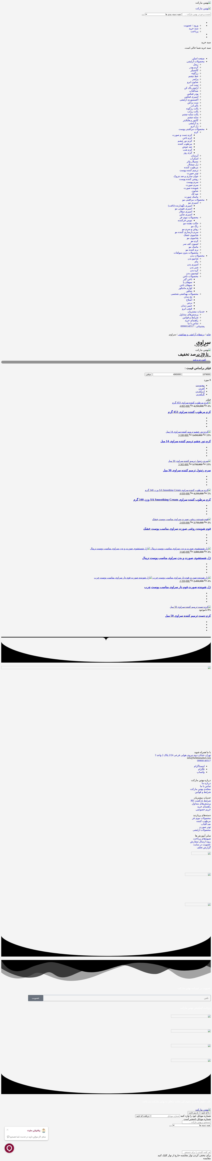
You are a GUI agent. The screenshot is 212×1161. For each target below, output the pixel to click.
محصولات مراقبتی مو (193, 199)
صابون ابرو (192, 82)
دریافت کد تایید (142, 1116)
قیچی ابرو (187, 308)
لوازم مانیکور (185, 288)
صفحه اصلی (198, 58)
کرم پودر (193, 67)
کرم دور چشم (185, 141)
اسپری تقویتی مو (183, 208)
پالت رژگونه (192, 108)
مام (196, 261)
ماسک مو (193, 246)
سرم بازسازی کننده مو (186, 232)
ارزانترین (200, 391)
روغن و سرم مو (190, 229)
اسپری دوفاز (185, 211)
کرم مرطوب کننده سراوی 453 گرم (189, 412)
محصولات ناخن (190, 276)
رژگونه (194, 73)
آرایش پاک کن (191, 88)
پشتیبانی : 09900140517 (192, 326)
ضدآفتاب (193, 91)
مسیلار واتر (192, 161)
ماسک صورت (191, 196)
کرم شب (187, 149)
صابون (195, 191)
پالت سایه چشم (190, 114)
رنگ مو (194, 226)
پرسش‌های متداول (188, 314)
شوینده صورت (191, 188)
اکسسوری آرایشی (189, 99)
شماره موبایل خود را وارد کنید (195, 1116)
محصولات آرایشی (196, 61)
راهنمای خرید (191, 320)
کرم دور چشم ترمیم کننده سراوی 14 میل (185, 441)
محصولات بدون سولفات (186, 252)
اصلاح (189, 299)
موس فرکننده (185, 220)
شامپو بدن (193, 258)
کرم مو (194, 241)
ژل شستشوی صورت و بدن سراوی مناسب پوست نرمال (176, 558)
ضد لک (194, 194)
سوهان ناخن (186, 285)
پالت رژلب (192, 111)
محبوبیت (200, 385)
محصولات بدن (197, 255)
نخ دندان (188, 297)
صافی (148, 374)
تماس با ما (193, 323)
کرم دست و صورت (182, 135)
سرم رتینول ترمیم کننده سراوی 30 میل (187, 470)
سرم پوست (192, 182)
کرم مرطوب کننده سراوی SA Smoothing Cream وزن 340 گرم (172, 499)
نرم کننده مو (192, 249)
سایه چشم (192, 117)
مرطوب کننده (185, 143)
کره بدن (194, 270)
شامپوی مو (192, 238)
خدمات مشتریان (196, 311)
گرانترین (200, 394)
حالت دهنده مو (190, 223)
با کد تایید (205, 1113)
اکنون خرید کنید (199, 360)
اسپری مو (193, 202)
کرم (196, 132)
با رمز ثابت (193, 1113)
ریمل (195, 64)
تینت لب (194, 85)
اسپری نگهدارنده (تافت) (180, 205)
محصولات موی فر (189, 217)
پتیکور (189, 291)
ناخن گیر (187, 279)
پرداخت (194, 31)
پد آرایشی (193, 123)
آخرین (201, 388)
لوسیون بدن (192, 273)
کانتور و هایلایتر (190, 120)
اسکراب (194, 158)
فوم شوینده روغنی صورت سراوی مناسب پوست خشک (177, 528)
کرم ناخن (187, 138)
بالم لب (194, 105)
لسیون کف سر (190, 244)
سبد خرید (193, 28)
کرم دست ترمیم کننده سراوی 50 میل (188, 615)
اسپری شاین (185, 214)
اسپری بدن (192, 264)
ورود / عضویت (191, 25)
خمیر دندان (186, 305)
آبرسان (194, 155)
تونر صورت (192, 173)
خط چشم (193, 76)
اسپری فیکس (191, 96)
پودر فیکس (192, 93)
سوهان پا (187, 282)
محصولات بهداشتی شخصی (184, 294)
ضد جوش (187, 146)
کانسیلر (194, 70)
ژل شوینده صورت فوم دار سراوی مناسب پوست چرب (177, 587)
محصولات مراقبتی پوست (192, 129)
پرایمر (195, 79)
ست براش (192, 102)
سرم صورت (192, 185)
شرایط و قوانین (190, 317)
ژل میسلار (192, 164)
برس (189, 302)
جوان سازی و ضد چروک (186, 176)
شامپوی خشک (191, 235)
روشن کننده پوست (188, 179)
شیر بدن (194, 267)
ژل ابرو (194, 126)
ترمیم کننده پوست (189, 170)
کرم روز (188, 152)
